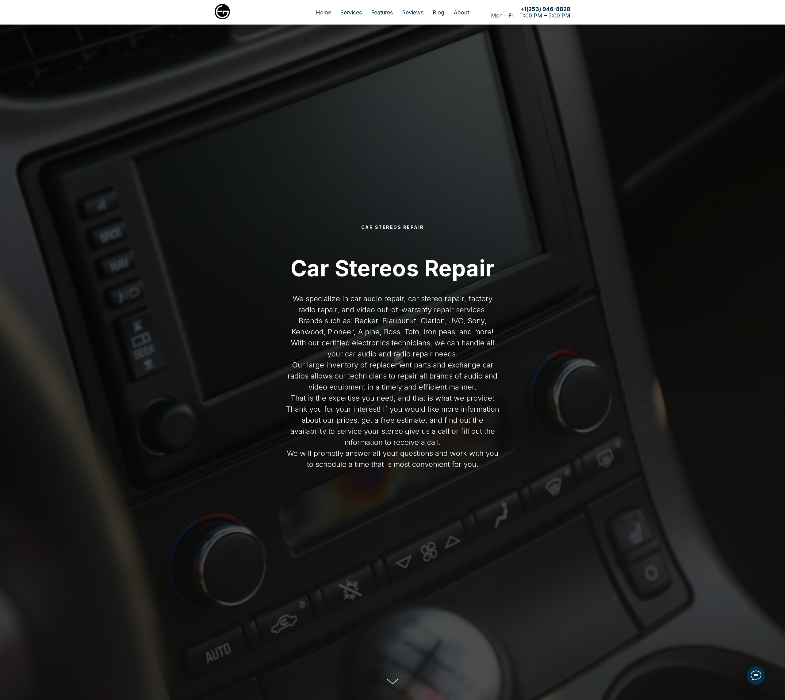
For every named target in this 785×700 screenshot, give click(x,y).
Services (351, 12)
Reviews (412, 12)
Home (323, 12)
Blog (438, 12)
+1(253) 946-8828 (545, 9)
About (461, 12)
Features (382, 12)
